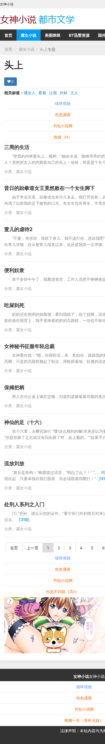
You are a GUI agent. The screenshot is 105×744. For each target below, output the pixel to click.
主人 (74, 92)
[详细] (24, 519)
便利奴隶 (14, 270)
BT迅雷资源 (79, 35)
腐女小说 (28, 35)
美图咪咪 (52, 35)
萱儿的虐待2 (18, 229)
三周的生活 (16, 147)
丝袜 (63, 92)
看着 (42, 92)
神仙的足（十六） (24, 422)
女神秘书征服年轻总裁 (29, 346)
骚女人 (30, 92)
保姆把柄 (14, 387)
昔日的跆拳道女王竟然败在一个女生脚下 (49, 188)
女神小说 (81, 676)
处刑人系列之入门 (24, 504)
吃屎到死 (14, 305)
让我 (53, 92)
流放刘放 (14, 463)
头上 (44, 49)
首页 (8, 35)
